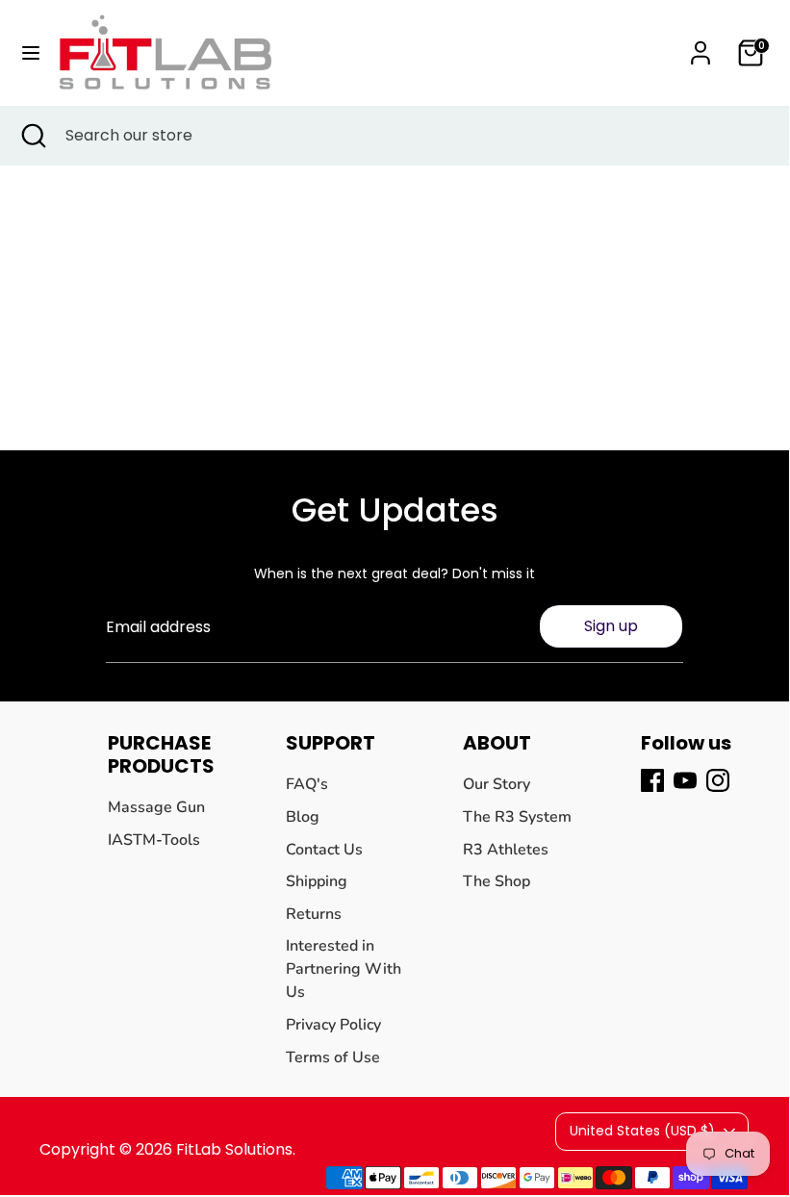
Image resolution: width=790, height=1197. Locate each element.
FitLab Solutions (234, 1149)
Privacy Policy (333, 1024)
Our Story (496, 784)
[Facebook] (652, 780)
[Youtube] (685, 780)
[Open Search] (32, 135)
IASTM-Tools (154, 840)
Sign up (611, 626)
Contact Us (324, 849)
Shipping (316, 881)
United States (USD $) (642, 1130)
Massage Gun (156, 807)
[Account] (700, 45)
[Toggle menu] (31, 53)
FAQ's (307, 784)
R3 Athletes (505, 849)
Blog (302, 817)
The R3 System (517, 817)
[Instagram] (717, 780)
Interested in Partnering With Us (343, 969)
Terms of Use (333, 1057)
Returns (314, 914)
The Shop (496, 881)
